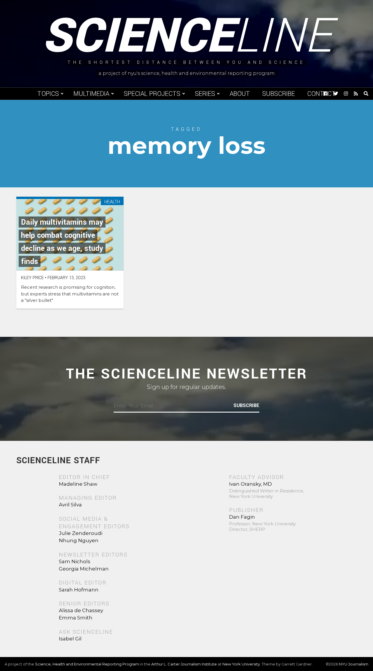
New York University (241, 664)
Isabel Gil (70, 639)
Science (186, 36)
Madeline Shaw (78, 484)
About (240, 93)
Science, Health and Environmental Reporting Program (87, 664)
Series (205, 93)
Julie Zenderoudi (80, 533)
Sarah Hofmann (78, 590)
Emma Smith (75, 618)
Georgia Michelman (84, 569)
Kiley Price (32, 278)
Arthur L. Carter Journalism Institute (184, 664)
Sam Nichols (74, 561)
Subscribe (278, 93)
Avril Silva (70, 505)
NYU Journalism (353, 664)
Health (112, 202)
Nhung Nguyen (78, 540)
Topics (48, 93)
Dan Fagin (242, 517)
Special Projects (152, 93)
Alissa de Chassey (81, 610)
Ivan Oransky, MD (250, 484)
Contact (321, 93)
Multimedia (91, 93)
